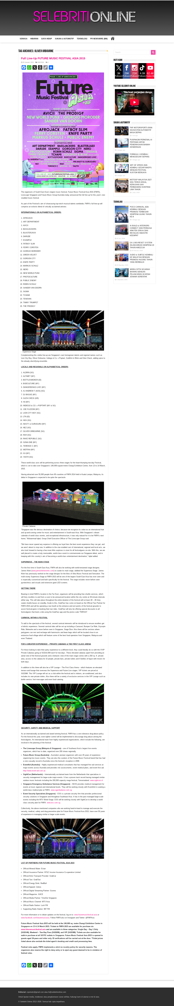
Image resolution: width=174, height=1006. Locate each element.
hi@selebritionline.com (57, 992)
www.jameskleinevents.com (43, 571)
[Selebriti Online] (87, 17)
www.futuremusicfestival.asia (85, 915)
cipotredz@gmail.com (35, 992)
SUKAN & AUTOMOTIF (64, 39)
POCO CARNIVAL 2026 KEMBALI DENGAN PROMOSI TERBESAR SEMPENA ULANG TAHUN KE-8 (140, 212)
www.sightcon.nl (96, 780)
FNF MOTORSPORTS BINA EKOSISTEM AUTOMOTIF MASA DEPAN (141, 130)
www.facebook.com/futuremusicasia (35, 918)
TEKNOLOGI (82, 39)
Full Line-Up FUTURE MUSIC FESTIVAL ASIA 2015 (53, 58)
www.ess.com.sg (53, 803)
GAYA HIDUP (46, 39)
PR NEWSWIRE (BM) (99, 39)
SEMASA (23, 39)
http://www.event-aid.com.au (34, 771)
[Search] (153, 52)
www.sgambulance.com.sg (61, 790)
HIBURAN (34, 39)
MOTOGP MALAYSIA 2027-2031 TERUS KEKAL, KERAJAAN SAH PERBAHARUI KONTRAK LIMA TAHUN (141, 185)
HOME (112, 38)
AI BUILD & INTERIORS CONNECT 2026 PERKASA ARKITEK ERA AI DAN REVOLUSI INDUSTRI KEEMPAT (141, 230)
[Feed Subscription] (107, 51)
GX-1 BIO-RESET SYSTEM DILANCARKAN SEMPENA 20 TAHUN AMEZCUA (142, 245)
